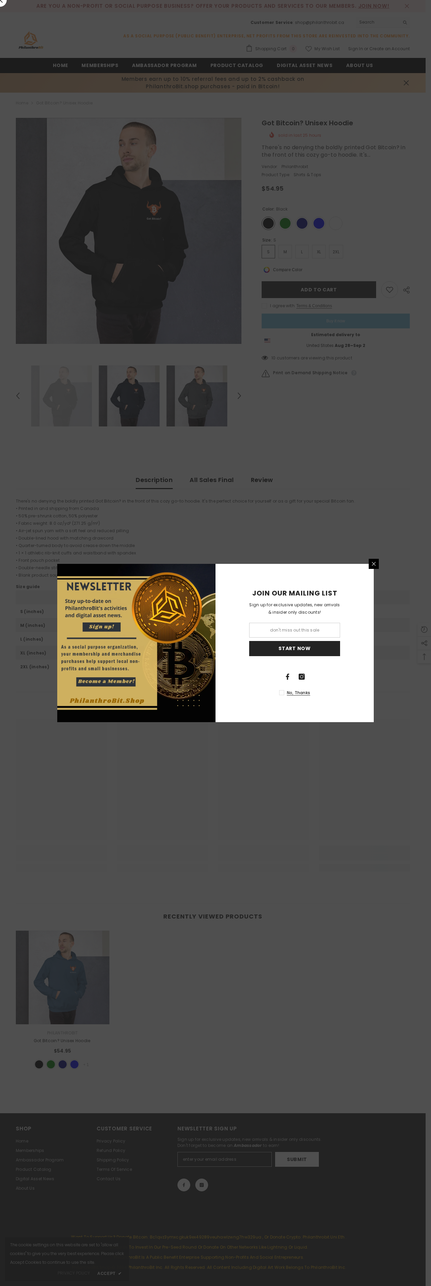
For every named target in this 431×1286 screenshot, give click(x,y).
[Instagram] (302, 677)
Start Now (294, 648)
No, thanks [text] (298, 693)
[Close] (374, 564)
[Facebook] (287, 677)
